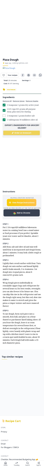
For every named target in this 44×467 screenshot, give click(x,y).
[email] (34, 75)
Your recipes (12, 75)
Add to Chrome (23, 213)
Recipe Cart (13, 421)
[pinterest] (29, 75)
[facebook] (23, 75)
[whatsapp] (40, 75)
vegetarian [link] (11, 90)
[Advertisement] (22, 29)
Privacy (4, 431)
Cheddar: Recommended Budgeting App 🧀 (19, 459)
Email (3, 444)
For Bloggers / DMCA (10, 447)
